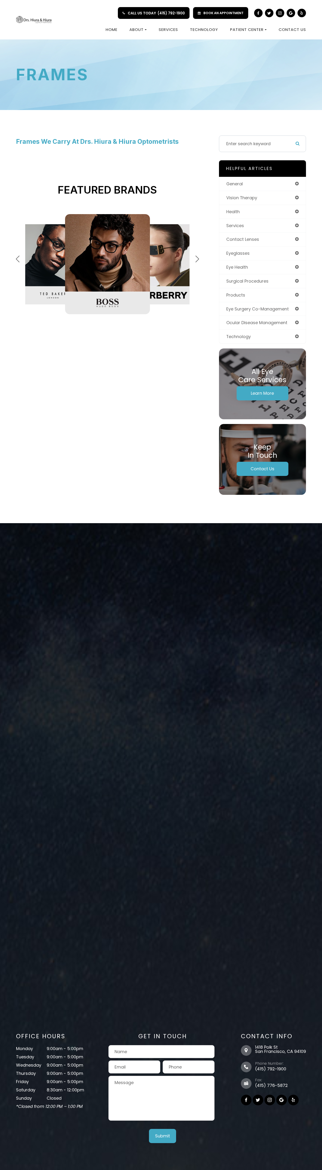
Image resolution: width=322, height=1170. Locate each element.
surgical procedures (247, 281)
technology (238, 336)
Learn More (262, 393)
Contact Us (292, 29)
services (235, 226)
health (233, 212)
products (235, 295)
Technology (204, 29)
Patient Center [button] (247, 29)
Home (111, 29)
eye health (237, 267)
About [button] (136, 29)
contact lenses (242, 239)
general (234, 184)
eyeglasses (238, 253)
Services (168, 29)
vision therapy (241, 198)
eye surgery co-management (257, 309)
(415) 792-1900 (171, 13)
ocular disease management (256, 323)
